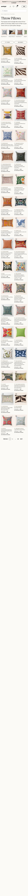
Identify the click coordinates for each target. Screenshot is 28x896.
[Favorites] (13, 6)
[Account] (10, 6)
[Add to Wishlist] (3, 46)
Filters (8, 42)
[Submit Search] (2, 10)
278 (18, 439)
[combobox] (14, 10)
